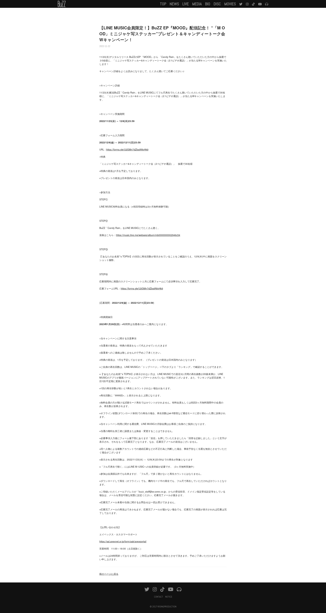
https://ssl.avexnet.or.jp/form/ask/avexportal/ (123, 541)
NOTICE (168, 596)
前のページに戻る (108, 574)
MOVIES (230, 3)
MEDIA (197, 3)
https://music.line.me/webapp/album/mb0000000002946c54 (148, 235)
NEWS (174, 3)
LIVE (185, 3)
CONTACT (158, 596)
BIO (207, 3)
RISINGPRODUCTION (167, 606)
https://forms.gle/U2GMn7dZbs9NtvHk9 (127, 149)
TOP (163, 3)
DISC (217, 3)
